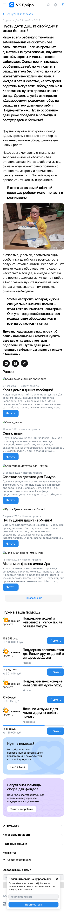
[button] (33, 826)
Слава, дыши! (13, 433)
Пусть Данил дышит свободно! (27, 520)
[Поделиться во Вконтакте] (6, 363)
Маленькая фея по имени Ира (26, 564)
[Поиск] (49, 5)
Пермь (7, 20)
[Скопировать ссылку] (24, 363)
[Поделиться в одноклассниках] (15, 363)
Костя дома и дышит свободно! (28, 390)
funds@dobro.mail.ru (19, 859)
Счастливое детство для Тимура (29, 477)
